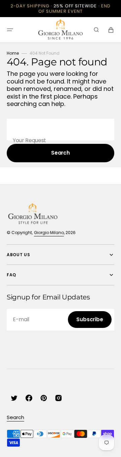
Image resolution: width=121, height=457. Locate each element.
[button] (10, 29)
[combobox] (60, 129)
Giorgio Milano (49, 232)
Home (13, 53)
